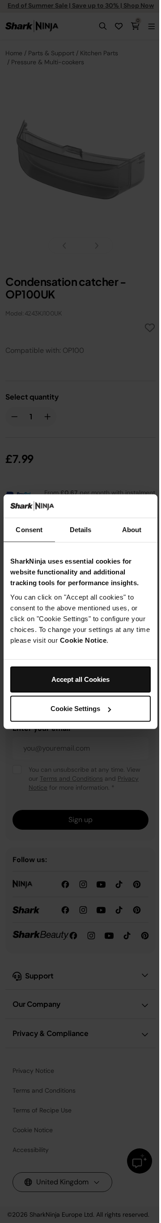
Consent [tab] (29, 530)
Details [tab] (81, 530)
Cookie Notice (83, 640)
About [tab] (132, 530)
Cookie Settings (75, 708)
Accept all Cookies (80, 679)
